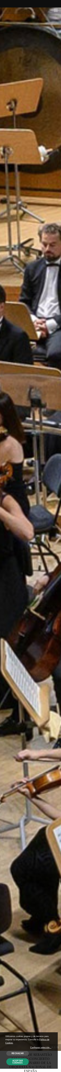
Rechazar (18, 1053)
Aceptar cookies (17, 1061)
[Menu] (56, 10)
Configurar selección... (40, 1047)
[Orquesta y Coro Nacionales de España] (15, 10)
